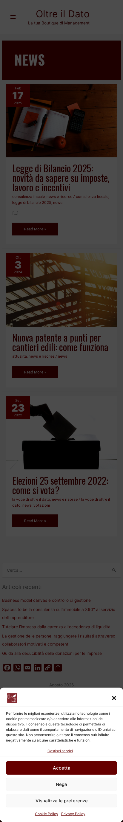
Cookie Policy (46, 814)
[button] (114, 698)
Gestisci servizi (60, 751)
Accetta (61, 768)
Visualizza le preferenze (62, 801)
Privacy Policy (73, 814)
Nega (61, 784)
